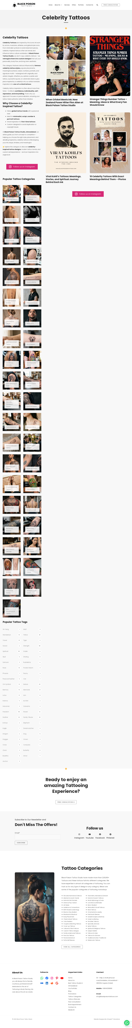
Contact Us (72, 1007)
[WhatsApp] (41, 978)
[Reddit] (52, 983)
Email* (17, 833)
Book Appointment (74, 1005)
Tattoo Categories (74, 996)
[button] (61, 5)
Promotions (72, 994)
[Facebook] (100, 834)
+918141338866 (107, 988)
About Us (71, 980)
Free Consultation (74, 1002)
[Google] (57, 983)
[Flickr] (41, 983)
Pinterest (110, 838)
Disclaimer (117, 1019)
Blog (69, 991)
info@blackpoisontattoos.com (107, 996)
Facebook (100, 838)
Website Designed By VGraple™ (103, 1019)
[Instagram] (79, 834)
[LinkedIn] (46, 983)
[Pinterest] (110, 834)
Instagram (79, 838)
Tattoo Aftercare (74, 999)
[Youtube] (90, 834)
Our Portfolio (72, 988)
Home (70, 978)
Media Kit (71, 1010)
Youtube (90, 838)
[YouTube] (62, 978)
